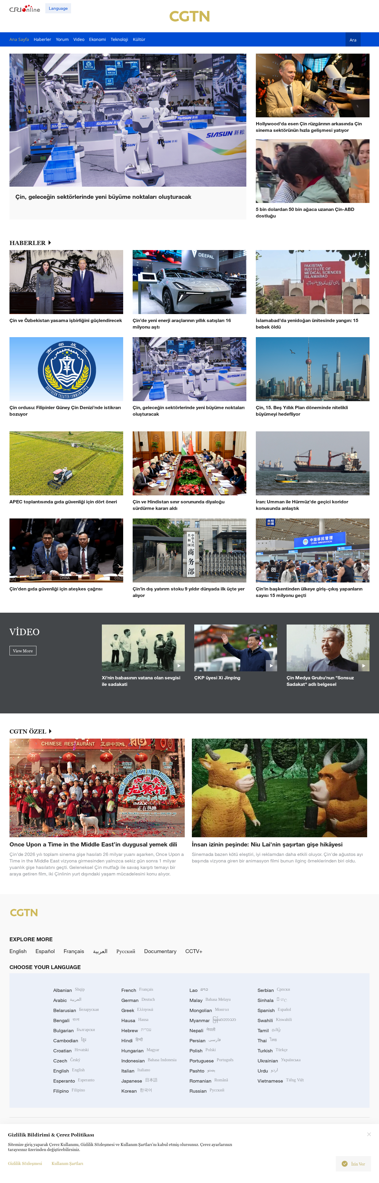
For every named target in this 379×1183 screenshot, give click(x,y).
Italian (135, 1071)
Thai (267, 1040)
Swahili (275, 1020)
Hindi (132, 1040)
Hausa (134, 1020)
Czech (66, 1061)
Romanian (209, 1081)
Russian (207, 1091)
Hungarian (140, 1051)
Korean (136, 1091)
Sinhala (272, 1000)
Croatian (71, 1051)
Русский (125, 951)
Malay (210, 1000)
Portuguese (211, 1061)
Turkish (273, 1051)
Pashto (202, 1071)
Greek (137, 1010)
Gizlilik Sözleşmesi (25, 1163)
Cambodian (69, 1040)
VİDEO (24, 631)
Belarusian (76, 1010)
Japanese (139, 1081)
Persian (205, 1040)
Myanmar (213, 1020)
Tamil (269, 1030)
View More (23, 650)
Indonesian (148, 1061)
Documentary (160, 951)
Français (74, 951)
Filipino (69, 1091)
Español (45, 951)
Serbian (274, 990)
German (138, 1000)
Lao (199, 990)
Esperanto (73, 1081)
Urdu (268, 1071)
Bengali (66, 1020)
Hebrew (136, 1030)
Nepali (202, 1030)
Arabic (67, 1000)
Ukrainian (279, 1061)
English (18, 951)
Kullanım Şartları (67, 1163)
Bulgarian (74, 1030)
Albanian (69, 990)
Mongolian (209, 1010)
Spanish (274, 1010)
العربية (100, 951)
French (137, 990)
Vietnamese (281, 1081)
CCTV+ (194, 951)
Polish (203, 1051)
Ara (353, 39)
